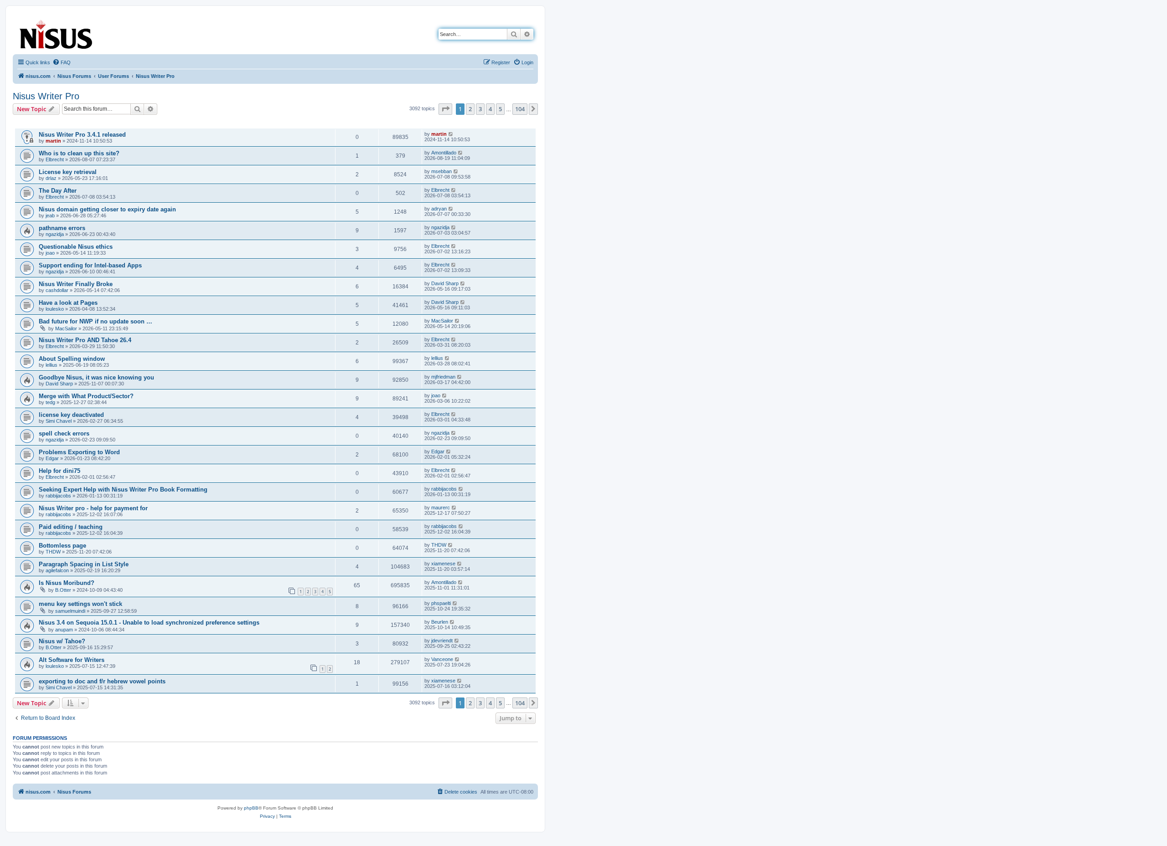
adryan (439, 208)
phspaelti (441, 603)
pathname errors (62, 228)
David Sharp (445, 283)
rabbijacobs (58, 495)
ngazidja (55, 234)
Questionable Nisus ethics (76, 246)
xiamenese (443, 563)
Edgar (52, 458)
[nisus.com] (56, 32)
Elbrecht (55, 159)
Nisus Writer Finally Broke (76, 284)
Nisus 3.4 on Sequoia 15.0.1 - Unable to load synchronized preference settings (149, 622)
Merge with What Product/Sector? (86, 396)
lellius (51, 365)
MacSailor (66, 328)
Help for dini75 (59, 470)
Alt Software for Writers (71, 659)
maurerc (440, 507)
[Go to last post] (451, 134)
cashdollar (57, 290)
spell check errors (64, 433)
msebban (441, 171)
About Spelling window (72, 358)
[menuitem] (61, 62)
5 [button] (500, 109)
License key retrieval (68, 172)
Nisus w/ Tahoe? (62, 641)
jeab (50, 215)
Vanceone (442, 659)
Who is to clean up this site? (79, 153)
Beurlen (439, 622)
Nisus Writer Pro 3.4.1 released (82, 134)
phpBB (251, 807)
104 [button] (520, 109)
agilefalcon (57, 570)
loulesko (55, 309)
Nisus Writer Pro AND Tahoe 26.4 (85, 340)
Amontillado (443, 152)
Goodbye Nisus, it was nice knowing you (96, 377)
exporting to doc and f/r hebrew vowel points (102, 681)
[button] (445, 108)
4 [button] (490, 109)
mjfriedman (443, 376)
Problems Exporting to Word (79, 452)
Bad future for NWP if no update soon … (95, 321)
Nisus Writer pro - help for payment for (93, 508)
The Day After (58, 190)
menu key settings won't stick (80, 603)
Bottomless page (62, 545)
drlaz (51, 178)
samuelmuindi (70, 611)
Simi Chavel (59, 421)
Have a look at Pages (68, 302)
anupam (64, 629)
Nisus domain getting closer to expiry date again (107, 209)
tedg (50, 402)
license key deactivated (71, 414)
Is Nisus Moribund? (66, 582)
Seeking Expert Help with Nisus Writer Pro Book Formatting (123, 489)
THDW (53, 551)
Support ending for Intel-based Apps (90, 265)
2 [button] (470, 109)
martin (53, 141)
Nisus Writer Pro (46, 96)
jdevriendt (442, 640)
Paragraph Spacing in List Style (84, 564)
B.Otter (63, 590)
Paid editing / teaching (71, 526)
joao (50, 253)
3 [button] (480, 109)
